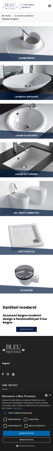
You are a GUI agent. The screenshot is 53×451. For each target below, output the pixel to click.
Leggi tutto (26, 329)
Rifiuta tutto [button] (26, 440)
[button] (26, 446)
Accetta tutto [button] (26, 433)
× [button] (50, 395)
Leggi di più (17, 408)
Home (8, 15)
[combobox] (46, 395)
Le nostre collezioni (23, 15)
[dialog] (26, 421)
